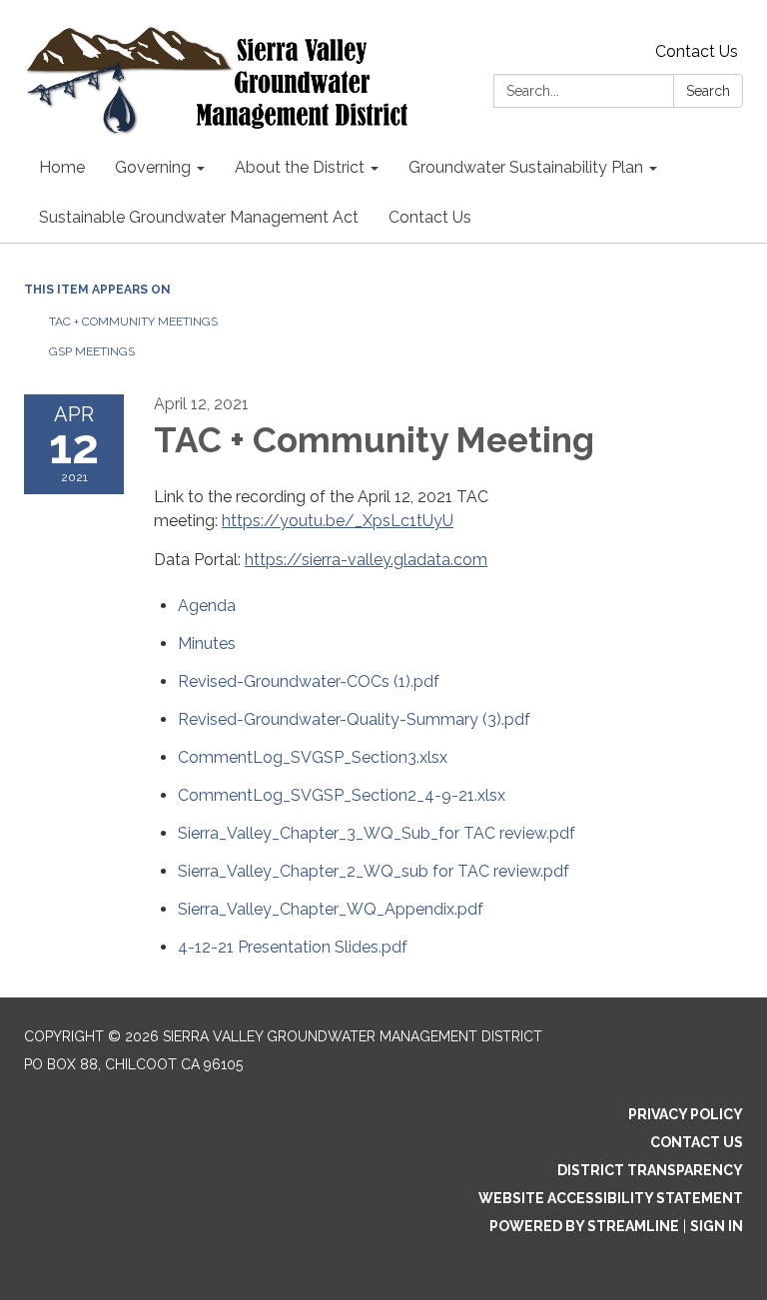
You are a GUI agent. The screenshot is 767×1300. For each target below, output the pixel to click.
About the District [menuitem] (300, 167)
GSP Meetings (92, 351)
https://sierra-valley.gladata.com (366, 559)
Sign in (716, 1226)
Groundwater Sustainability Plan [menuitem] (525, 167)
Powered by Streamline (584, 1226)
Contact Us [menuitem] (429, 217)
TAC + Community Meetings (133, 321)
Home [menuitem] (62, 167)
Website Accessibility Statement (610, 1198)
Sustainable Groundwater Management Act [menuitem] (199, 217)
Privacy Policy (685, 1114)
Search (708, 91)
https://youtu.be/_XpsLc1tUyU (337, 520)
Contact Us (696, 51)
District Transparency (650, 1170)
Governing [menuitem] (153, 167)
